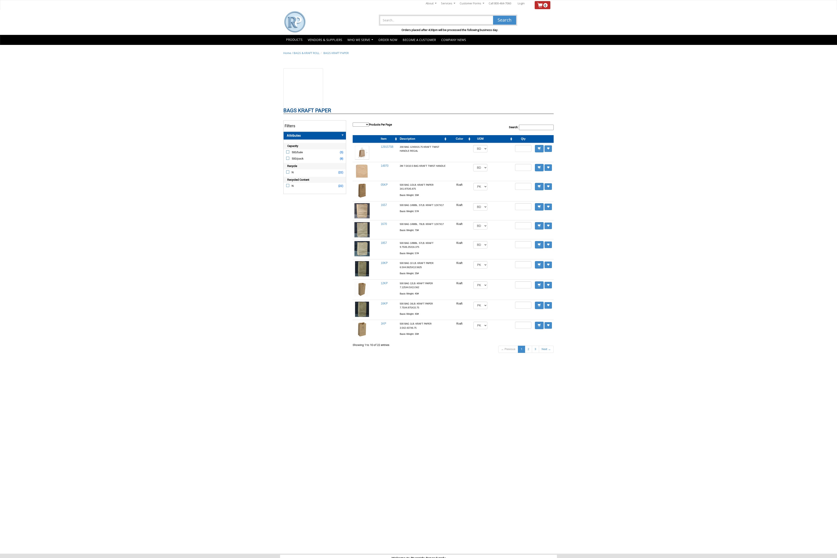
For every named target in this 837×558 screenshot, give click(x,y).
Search (505, 20)
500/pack (298, 158)
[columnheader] (501, 139)
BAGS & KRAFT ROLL (307, 53)
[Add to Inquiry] (539, 148)
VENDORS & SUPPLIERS (325, 40)
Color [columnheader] (459, 138)
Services (448, 3)
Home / (288, 53)
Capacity (292, 146)
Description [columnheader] (407, 138)
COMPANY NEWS (453, 40)
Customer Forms (472, 3)
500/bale (297, 152)
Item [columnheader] (384, 138)
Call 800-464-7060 (500, 3)
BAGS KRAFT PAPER (336, 53)
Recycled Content (298, 179)
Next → (546, 349)
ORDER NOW (387, 40)
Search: (514, 127)
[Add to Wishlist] (548, 148)
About (431, 3)
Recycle (292, 166)
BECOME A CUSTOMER (419, 40)
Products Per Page (380, 124)
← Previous (508, 349)
